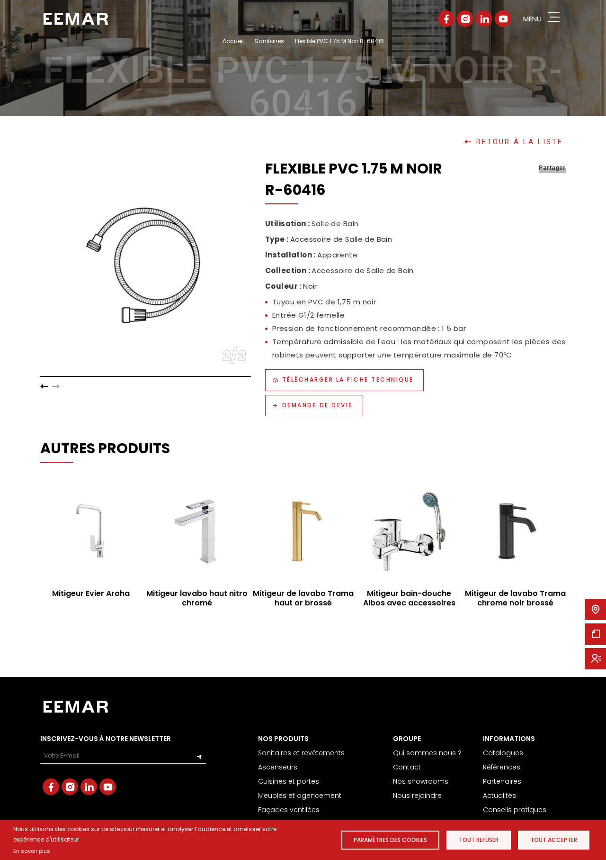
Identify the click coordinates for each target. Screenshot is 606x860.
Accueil (233, 41)
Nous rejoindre (417, 795)
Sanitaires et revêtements (301, 753)
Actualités (499, 795)
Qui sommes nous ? (427, 753)
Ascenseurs (277, 767)
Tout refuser (479, 840)
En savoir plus (31, 851)
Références (501, 767)
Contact (407, 767)
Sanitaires (269, 41)
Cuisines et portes (288, 781)
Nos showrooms (420, 781)
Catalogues (503, 753)
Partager (552, 167)
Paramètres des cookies (390, 840)
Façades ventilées (289, 809)
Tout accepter (553, 840)
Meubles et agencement (299, 795)
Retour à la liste (519, 142)
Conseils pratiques (514, 809)
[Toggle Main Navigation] (554, 18)
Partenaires (502, 781)
